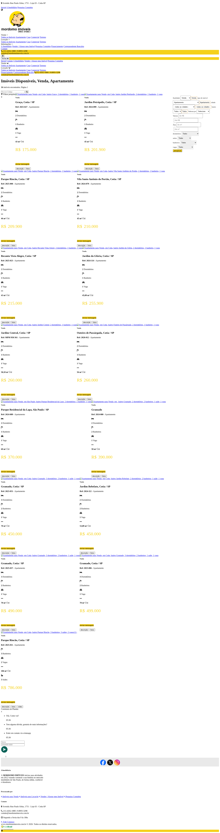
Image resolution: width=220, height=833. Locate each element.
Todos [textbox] (184, 111)
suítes (175, 138)
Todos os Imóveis (8, 37)
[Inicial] (16, 33)
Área (174, 125)
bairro (214, 107)
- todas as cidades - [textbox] (203, 107)
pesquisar (177, 151)
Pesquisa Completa (25, 7)
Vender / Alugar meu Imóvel (23, 46)
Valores (175, 116)
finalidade (176, 98)
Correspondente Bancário (74, 46)
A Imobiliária (11, 7)
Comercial (35, 37)
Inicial (3, 7)
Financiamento (57, 46)
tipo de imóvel (203, 98)
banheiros (176, 143)
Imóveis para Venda (10, 796)
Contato (4, 49)
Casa (28, 37)
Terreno (43, 37)
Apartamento (21, 37)
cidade (213, 102)
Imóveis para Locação (29, 796)
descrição (20, 169)
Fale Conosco (8, 822)
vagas (175, 147)
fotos (28, 169)
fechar (4, 58)
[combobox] (194, 98)
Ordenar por (192, 111)
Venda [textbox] (194, 98)
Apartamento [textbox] (204, 102)
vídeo (20, 707)
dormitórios (177, 134)
